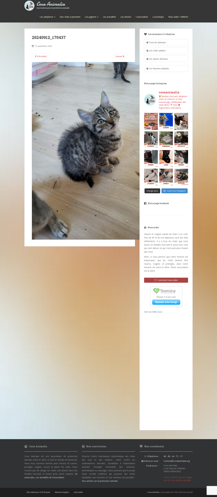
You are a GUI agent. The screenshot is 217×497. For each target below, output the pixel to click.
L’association (142, 16)
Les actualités (109, 16)
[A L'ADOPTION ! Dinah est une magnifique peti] (151, 158)
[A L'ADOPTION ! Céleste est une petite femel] (181, 140)
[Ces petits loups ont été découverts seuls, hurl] (181, 121)
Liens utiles (78, 492)
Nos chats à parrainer (70, 16)
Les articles (125, 16)
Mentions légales (62, 492)
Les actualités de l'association (50, 477)
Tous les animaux (157, 42)
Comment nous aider (167, 280)
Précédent (41, 56)
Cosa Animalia (53, 4)
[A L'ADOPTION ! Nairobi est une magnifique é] (181, 177)
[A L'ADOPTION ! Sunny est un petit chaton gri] (181, 158)
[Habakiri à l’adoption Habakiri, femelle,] (166, 140)
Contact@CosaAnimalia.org (177, 461)
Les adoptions (47, 16)
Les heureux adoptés (158, 68)
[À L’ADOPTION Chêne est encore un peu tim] (166, 121)
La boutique (158, 16)
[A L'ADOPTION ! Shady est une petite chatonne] (166, 177)
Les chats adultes (157, 50)
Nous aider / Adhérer (178, 16)
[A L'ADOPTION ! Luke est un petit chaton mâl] (166, 158)
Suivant (119, 56)
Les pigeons (91, 16)
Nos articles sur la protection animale (100, 481)
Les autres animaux (158, 58)
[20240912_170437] (98, 150)
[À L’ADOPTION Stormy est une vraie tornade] (151, 140)
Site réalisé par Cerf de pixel (38, 492)
